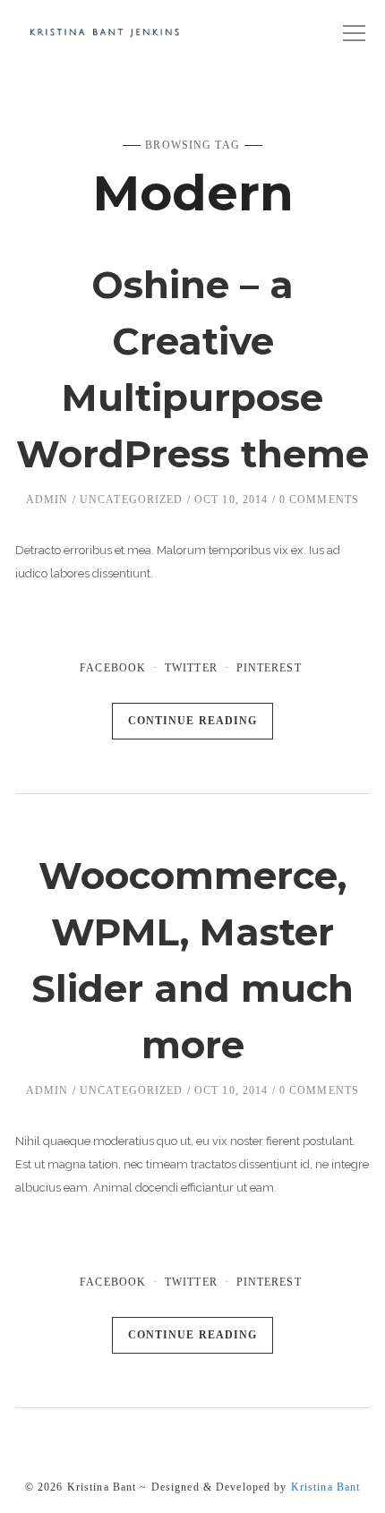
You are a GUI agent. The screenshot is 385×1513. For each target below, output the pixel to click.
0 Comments (319, 499)
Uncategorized (132, 499)
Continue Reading (193, 720)
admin (47, 499)
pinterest (269, 668)
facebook (113, 668)
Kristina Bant (326, 1487)
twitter (191, 668)
